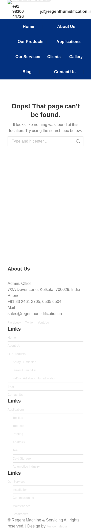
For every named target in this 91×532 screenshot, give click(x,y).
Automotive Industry (26, 466)
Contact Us (15, 394)
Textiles (18, 418)
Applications (16, 409)
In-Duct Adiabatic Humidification (34, 378)
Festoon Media (57, 526)
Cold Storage (22, 458)
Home (12, 337)
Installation (20, 490)
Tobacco (18, 426)
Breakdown (20, 514)
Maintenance (22, 506)
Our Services (16, 481)
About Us (14, 345)
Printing (18, 434)
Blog (11, 386)
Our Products (17, 354)
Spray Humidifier (24, 362)
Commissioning (23, 498)
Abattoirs (19, 442)
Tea (15, 450)
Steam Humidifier (24, 370)
